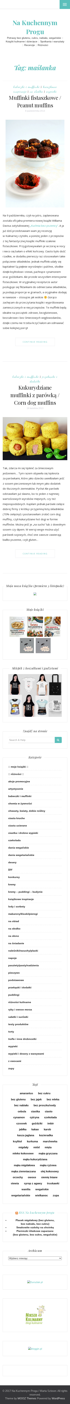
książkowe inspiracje (21, 899)
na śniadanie (16, 943)
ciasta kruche (16, 818)
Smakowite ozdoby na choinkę (35, 1227)
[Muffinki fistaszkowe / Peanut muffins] (35, 163)
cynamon (19, 1117)
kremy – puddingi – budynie (25, 891)
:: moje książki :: (18, 766)
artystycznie (15, 788)
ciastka (35, 1111)
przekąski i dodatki (19, 987)
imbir (50, 1123)
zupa (56, 1195)
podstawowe (16, 980)
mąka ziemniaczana (23, 1171)
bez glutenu (18, 1099)
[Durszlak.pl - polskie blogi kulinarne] (35, 1282)
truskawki (53, 1183)
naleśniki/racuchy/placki (23, 950)
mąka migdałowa (24, 1165)
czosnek (21, 1123)
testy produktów (18, 1024)
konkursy (14, 877)
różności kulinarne (19, 1002)
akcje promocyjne (19, 781)
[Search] (58, 740)
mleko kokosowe (23, 1153)
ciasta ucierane (17, 825)
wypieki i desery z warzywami (26, 1053)
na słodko (36, 91)
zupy (11, 1068)
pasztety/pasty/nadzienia (23, 965)
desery (12, 862)
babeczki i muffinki (26, 87)
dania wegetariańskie (21, 855)
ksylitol (17, 1141)
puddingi (13, 994)
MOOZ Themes (27, 1398)
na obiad (13, 921)
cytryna (34, 1117)
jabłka (22, 1129)
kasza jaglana (25, 1135)
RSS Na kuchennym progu (37, 1212)
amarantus (26, 1093)
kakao (35, 1129)
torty (11, 1031)
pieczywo (14, 972)
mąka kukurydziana (35, 1159)
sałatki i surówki (18, 1016)
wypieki (51, 91)
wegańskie (42, 1189)
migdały (23, 1147)
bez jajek (36, 1099)
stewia (15, 1183)
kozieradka (46, 1135)
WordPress (58, 1398)
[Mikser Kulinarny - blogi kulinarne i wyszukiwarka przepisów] (35, 1315)
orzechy (18, 1177)
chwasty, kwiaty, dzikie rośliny (26, 810)
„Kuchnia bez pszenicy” (44, 225)
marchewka (50, 1141)
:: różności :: (16, 774)
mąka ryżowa (48, 1165)
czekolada (14, 840)
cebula (22, 1111)
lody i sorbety (16, 906)
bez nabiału (21, 1105)
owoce (32, 1177)
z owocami (14, 1061)
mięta (48, 1147)
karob (47, 1129)
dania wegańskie (18, 847)
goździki (37, 1123)
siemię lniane (49, 1177)
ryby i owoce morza (20, 1009)
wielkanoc (41, 1195)
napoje (12, 958)
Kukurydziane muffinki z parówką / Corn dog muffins (35, 395)
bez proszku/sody (45, 1105)
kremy (12, 884)
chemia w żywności (20, 803)
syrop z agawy (33, 1183)
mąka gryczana (48, 1153)
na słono (13, 936)
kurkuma (32, 1141)
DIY (10, 869)
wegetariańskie (20, 1195)
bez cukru (44, 1093)
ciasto (48, 1111)
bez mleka (53, 1099)
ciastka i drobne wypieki (23, 832)
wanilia (26, 1189)
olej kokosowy (50, 1171)
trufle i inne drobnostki (22, 1039)
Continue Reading (35, 341)
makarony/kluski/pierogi (23, 913)
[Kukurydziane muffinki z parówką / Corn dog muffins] (35, 438)
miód (36, 1147)
